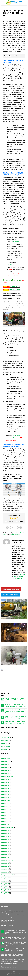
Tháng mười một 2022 (7, 776)
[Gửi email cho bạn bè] (15, 527)
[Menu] (2, 3)
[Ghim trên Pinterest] (18, 527)
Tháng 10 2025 (5, 758)
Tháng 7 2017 (5, 836)
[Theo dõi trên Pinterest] (14, 921)
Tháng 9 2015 (5, 881)
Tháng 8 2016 (5, 863)
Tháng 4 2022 (5, 785)
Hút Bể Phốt (4, 740)
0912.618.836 (15, 287)
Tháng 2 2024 (5, 767)
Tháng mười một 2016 (7, 860)
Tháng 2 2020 (5, 806)
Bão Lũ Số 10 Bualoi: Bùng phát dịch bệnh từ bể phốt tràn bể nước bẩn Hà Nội (15, 700)
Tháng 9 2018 (5, 815)
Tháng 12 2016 (5, 857)
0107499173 (16, 241)
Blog (14, 971)
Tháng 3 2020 (5, 803)
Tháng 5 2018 (5, 821)
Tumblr (14, 578)
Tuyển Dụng (4, 749)
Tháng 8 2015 (5, 884)
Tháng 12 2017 (5, 824)
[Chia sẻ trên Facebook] (9, 527)
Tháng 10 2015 (5, 878)
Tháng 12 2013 (5, 890)
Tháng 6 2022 (5, 779)
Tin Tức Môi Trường (6, 746)
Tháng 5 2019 (5, 812)
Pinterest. (20, 578)
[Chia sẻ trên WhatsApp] (7, 527)
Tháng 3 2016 (5, 872)
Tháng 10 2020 (5, 800)
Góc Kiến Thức (19, 532)
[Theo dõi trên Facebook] (2, 921)
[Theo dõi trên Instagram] (5, 921)
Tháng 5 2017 (5, 842)
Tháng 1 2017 (5, 854)
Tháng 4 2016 (5, 869)
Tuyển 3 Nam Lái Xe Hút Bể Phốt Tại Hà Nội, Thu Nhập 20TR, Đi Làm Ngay (15, 705)
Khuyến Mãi (4, 743)
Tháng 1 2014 (5, 887)
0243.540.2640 (14, 290)
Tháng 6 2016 (5, 866)
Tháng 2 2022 (5, 791)
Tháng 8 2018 (5, 818)
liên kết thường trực (15, 534)
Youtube (22, 574)
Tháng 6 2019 (5, 809)
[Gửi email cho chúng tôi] (11, 921)
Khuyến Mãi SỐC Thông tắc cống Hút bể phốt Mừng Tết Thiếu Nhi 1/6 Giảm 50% (15, 711)
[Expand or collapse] (23, 56)
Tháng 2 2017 (5, 851)
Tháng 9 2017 (5, 830)
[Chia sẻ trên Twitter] (12, 527)
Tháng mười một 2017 (7, 827)
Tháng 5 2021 (5, 797)
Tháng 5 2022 (5, 782)
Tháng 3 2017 (5, 848)
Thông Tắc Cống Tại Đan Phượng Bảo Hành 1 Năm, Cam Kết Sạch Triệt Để (15, 722)
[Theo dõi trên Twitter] (8, 921)
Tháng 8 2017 (5, 833)
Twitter (15, 576)
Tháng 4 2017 (5, 845)
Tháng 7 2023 (5, 770)
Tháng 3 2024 (5, 764)
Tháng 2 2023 (5, 773)
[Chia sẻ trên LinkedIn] (21, 527)
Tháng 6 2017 (5, 839)
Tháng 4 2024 (5, 761)
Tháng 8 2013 (5, 893)
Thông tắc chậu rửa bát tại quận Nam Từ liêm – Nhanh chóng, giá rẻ (15, 717)
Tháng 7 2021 (5, 794)
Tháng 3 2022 (5, 788)
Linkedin (20, 576)
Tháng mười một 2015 (7, 875)
